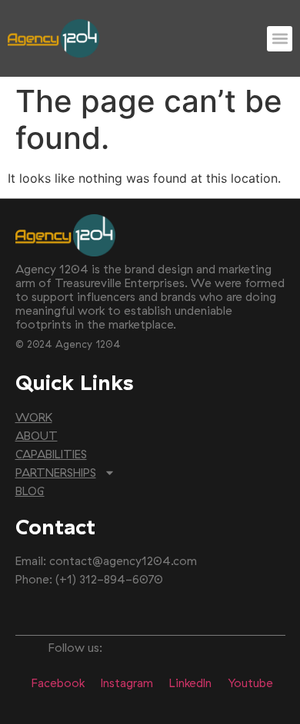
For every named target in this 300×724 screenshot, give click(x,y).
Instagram (127, 683)
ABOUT (36, 435)
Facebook (58, 683)
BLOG (30, 491)
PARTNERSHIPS (55, 472)
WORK (33, 417)
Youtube (250, 683)
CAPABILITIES (51, 454)
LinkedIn (190, 683)
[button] (279, 38)
